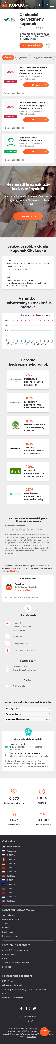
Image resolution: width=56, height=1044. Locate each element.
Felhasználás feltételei (14, 93)
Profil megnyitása (22, 590)
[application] (28, 331)
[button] (27, 315)
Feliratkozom (28, 216)
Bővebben (14, 571)
